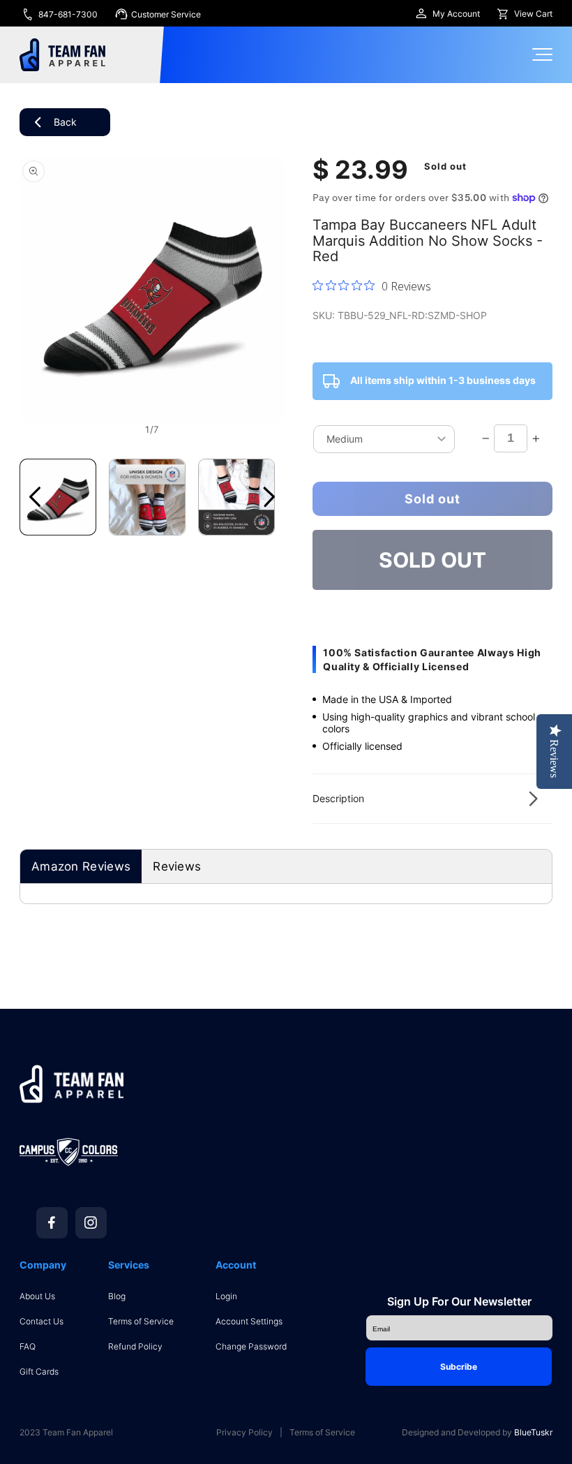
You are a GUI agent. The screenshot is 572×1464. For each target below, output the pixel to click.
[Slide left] (35, 497)
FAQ (28, 1346)
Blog (117, 1296)
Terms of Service (141, 1321)
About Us (37, 1296)
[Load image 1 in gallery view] (58, 497)
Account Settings (249, 1321)
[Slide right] (269, 497)
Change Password (251, 1346)
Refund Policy (135, 1346)
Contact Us (41, 1321)
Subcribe (458, 1366)
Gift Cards (39, 1371)
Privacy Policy (244, 1432)
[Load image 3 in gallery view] (236, 497)
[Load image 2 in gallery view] (147, 497)
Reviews (177, 866)
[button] (432, 798)
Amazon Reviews (80, 866)
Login (226, 1296)
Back (65, 122)
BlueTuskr (533, 1432)
